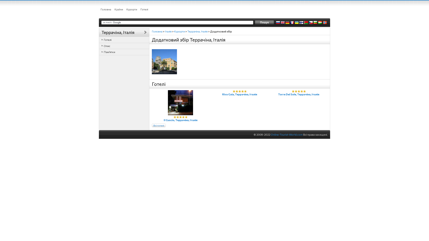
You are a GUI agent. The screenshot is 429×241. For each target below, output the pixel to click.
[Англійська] (283, 23)
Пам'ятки (109, 52)
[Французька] (292, 23)
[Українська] (297, 23)
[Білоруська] (306, 23)
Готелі (144, 9)
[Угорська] (320, 23)
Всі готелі (159, 125)
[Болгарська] (316, 23)
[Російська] (278, 23)
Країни (118, 9)
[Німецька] (287, 23)
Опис (107, 45)
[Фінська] (301, 23)
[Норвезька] (325, 23)
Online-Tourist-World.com (287, 134)
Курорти (131, 9)
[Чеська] (311, 23)
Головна (106, 9)
